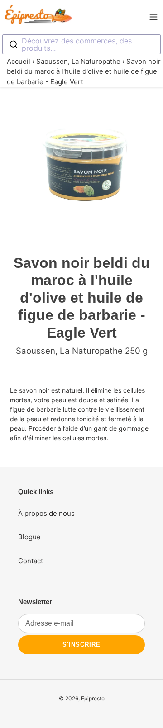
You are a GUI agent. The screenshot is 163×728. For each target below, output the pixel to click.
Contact (30, 561)
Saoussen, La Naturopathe (78, 61)
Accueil (18, 61)
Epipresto (93, 698)
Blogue (29, 537)
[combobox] (81, 44)
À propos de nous (46, 513)
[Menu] (153, 16)
